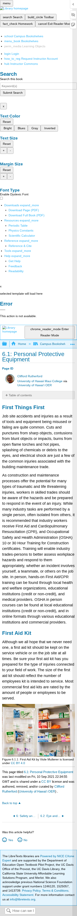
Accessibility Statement (17, 895)
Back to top (9, 803)
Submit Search (13, 92)
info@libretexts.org (22, 899)
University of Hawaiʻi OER (34, 385)
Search (8, 911)
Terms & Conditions (55, 890)
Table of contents (20, 395)
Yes (10, 840)
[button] (15, 266)
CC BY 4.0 (18, 763)
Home (22, 344)
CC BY (46, 781)
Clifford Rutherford (29, 376)
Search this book (11, 79)
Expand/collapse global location (72, 342)
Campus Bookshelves (54, 344)
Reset (7, 121)
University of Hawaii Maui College (39, 381)
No (25, 840)
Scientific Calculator (22, 235)
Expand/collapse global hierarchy (7, 344)
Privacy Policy (31, 890)
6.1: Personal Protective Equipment (48, 772)
